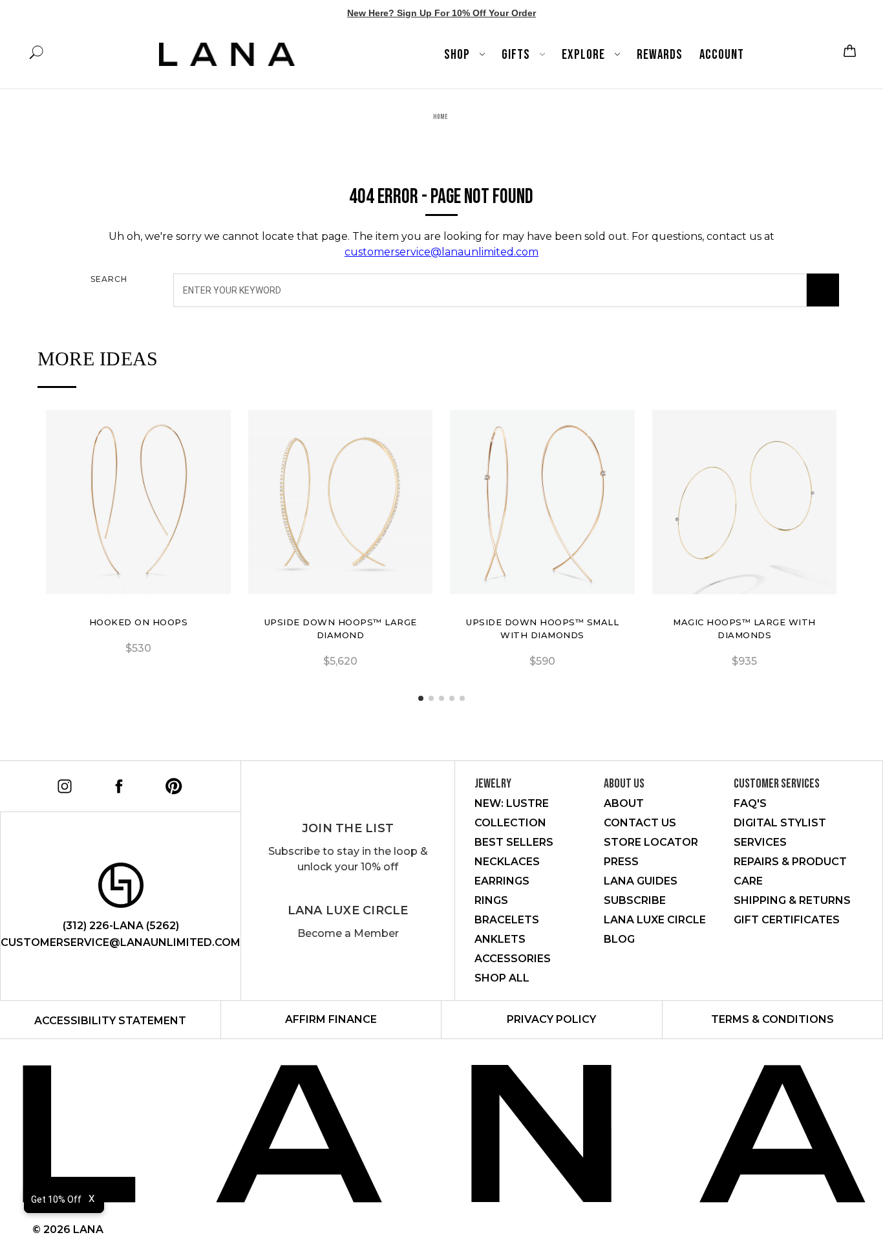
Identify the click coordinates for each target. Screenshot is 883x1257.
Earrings (501, 881)
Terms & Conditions (772, 1019)
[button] (420, 698)
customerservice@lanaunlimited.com (441, 252)
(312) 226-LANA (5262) (121, 925)
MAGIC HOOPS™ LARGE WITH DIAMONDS (744, 628)
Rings (491, 900)
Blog (619, 939)
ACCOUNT (721, 55)
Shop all (501, 978)
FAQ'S (750, 803)
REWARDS (660, 55)
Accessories (512, 958)
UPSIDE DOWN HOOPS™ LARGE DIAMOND (340, 628)
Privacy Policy (551, 1019)
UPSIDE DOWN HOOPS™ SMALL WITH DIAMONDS (542, 628)
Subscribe (635, 900)
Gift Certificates (787, 920)
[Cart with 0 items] (848, 51)
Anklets (500, 939)
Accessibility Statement (110, 1021)
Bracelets (506, 920)
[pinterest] (171, 784)
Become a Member (348, 933)
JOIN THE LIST (348, 828)
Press (621, 861)
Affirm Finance (331, 1019)
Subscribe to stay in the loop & (348, 859)
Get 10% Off (56, 1199)
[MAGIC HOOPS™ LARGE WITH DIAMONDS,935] (744, 502)
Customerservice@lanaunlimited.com (120, 942)
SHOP (458, 55)
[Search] (823, 290)
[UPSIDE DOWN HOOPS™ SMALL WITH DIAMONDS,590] (542, 502)
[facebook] (116, 784)
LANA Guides (640, 881)
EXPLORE (585, 55)
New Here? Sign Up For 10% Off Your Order (441, 13)
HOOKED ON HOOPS (138, 622)
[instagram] (62, 784)
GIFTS (517, 55)
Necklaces (507, 861)
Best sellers (513, 842)
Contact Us (640, 823)
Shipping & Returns (792, 900)
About (624, 803)
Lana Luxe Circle (348, 910)
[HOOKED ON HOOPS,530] (138, 502)
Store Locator (651, 842)
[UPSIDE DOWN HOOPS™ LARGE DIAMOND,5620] (340, 502)
